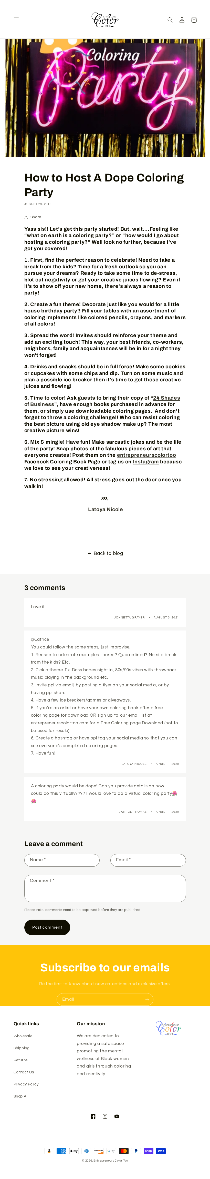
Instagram (146, 461)
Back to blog (108, 553)
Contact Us (24, 1072)
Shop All (21, 1096)
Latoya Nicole (105, 509)
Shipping (22, 1048)
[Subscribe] (147, 999)
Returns (21, 1060)
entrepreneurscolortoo (146, 455)
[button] (16, 20)
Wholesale (23, 1036)
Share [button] (35, 217)
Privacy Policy (26, 1084)
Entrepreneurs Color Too (110, 1160)
